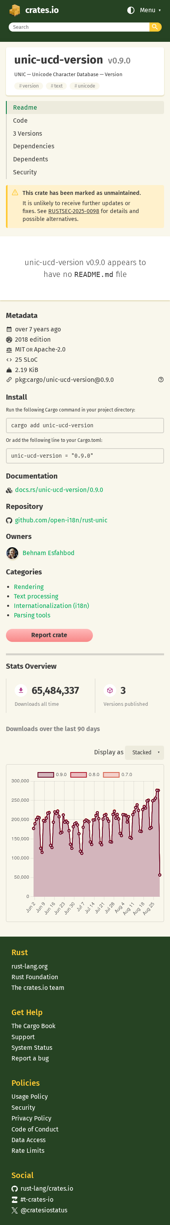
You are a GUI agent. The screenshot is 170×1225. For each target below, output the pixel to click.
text (56, 86)
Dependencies (33, 146)
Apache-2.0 (50, 349)
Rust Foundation (34, 977)
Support (23, 1037)
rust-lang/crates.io (42, 1188)
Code (20, 120)
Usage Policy (29, 1096)
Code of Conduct (35, 1129)
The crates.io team (37, 987)
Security (25, 172)
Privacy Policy (31, 1118)
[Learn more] (161, 380)
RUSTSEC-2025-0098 (73, 211)
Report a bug (30, 1058)
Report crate (49, 635)
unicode (84, 86)
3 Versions (27, 133)
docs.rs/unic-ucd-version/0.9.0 (59, 490)
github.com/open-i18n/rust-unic (61, 520)
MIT (20, 349)
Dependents (30, 159)
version (29, 86)
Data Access (28, 1140)
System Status (31, 1047)
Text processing (36, 596)
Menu (147, 10)
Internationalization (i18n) (51, 606)
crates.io (42, 10)
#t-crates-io (32, 1199)
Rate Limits (27, 1150)
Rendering (28, 587)
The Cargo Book (33, 1026)
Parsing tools (32, 615)
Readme (25, 107)
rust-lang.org (29, 966)
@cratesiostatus (39, 1210)
